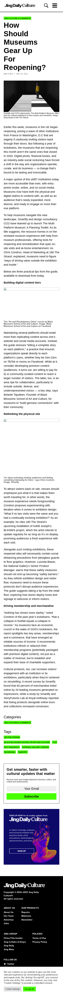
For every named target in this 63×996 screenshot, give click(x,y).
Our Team (9, 916)
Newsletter (26, 919)
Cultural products (14, 669)
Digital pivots (22, 156)
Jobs (6, 923)
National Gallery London (35, 747)
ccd (55, 742)
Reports (25, 912)
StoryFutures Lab (14, 698)
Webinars (26, 916)
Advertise (9, 919)
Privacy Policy (39, 942)
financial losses (40, 156)
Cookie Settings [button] (13, 989)
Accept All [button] (29, 989)
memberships (51, 633)
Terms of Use (39, 938)
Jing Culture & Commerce (17, 18)
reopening (10, 131)
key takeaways (11, 747)
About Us (8, 912)
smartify (22, 752)
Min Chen (8, 74)
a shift (7, 164)
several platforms (29, 332)
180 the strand (12, 737)
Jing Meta (9, 949)
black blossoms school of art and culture (27, 742)
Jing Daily (9, 945)
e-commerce (16, 637)
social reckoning (34, 160)
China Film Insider (13, 938)
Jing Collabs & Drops (15, 942)
